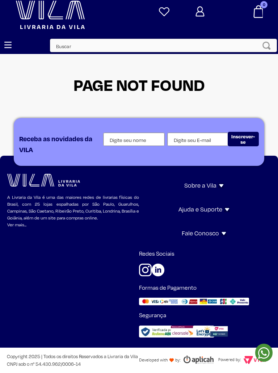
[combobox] (160, 45)
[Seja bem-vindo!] (211, 12)
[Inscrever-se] (243, 139)
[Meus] (163, 12)
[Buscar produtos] (268, 45)
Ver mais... (16, 224)
